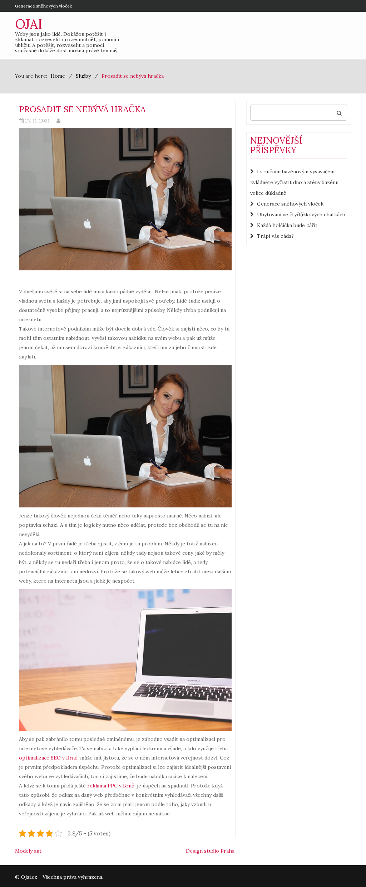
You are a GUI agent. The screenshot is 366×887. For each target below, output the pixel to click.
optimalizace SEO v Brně (48, 758)
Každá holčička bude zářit (287, 225)
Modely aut (28, 851)
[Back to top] (346, 867)
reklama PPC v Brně (110, 785)
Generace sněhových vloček (43, 6)
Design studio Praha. (211, 851)
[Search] (339, 112)
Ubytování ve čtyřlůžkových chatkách (301, 214)
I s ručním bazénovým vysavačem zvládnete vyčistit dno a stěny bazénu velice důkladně (294, 182)
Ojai (28, 24)
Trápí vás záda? (275, 236)
